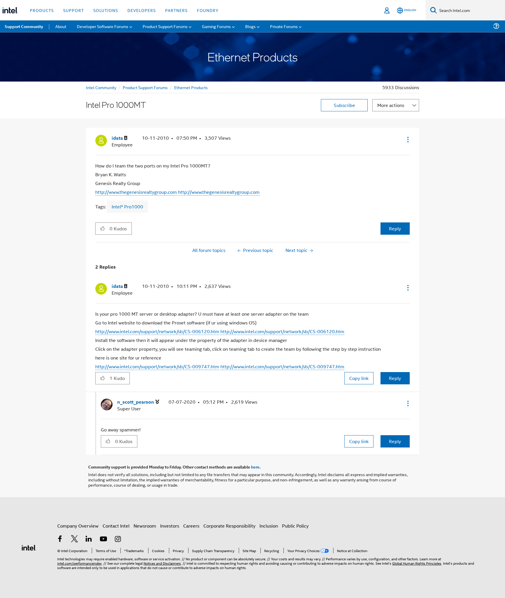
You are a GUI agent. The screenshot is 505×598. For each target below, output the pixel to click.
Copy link (359, 378)
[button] (407, 139)
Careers (191, 525)
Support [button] (73, 10)
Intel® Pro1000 (127, 206)
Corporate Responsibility (229, 525)
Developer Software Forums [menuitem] (102, 26)
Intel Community (101, 87)
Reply (395, 228)
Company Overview (77, 525)
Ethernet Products (191, 87)
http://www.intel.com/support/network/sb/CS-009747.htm (157, 366)
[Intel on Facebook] (60, 539)
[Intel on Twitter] (74, 539)
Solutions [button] (105, 10)
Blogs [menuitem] (250, 26)
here (255, 467)
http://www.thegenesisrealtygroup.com (136, 192)
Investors (169, 525)
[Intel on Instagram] (118, 539)
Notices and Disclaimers (162, 563)
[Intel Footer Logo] (29, 547)
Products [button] (42, 10)
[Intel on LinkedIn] (89, 539)
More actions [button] (390, 105)
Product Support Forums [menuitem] (165, 26)
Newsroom (145, 525)
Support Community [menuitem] (24, 26)
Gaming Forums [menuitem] (216, 26)
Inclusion (269, 525)
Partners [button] (176, 10)
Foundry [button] (208, 10)
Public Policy (295, 525)
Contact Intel (116, 525)
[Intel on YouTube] (103, 539)
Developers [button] (141, 10)
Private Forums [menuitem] (284, 26)
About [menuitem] (60, 26)
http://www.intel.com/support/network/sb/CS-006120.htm (157, 331)
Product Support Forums (145, 87)
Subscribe (344, 105)
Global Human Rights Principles (416, 563)
